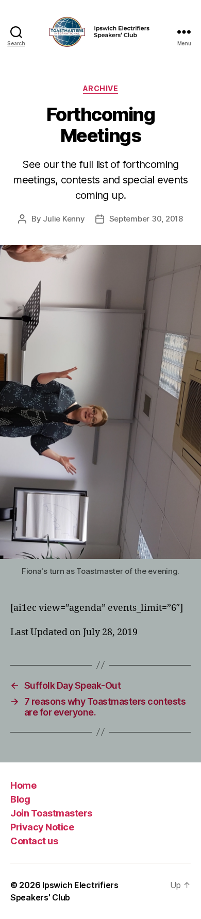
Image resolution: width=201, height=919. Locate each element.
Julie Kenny (64, 219)
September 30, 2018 (146, 219)
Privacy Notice (42, 827)
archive (101, 88)
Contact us (34, 841)
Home (23, 785)
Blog (20, 799)
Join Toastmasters (51, 813)
